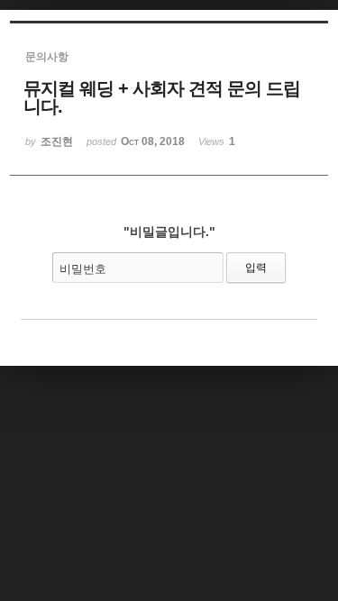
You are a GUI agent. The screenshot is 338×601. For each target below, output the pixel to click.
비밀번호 (82, 269)
